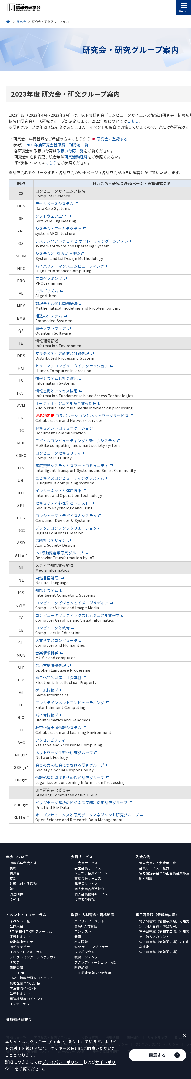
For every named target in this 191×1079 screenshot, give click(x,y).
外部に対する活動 (23, 883)
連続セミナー (20, 936)
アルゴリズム (46, 290)
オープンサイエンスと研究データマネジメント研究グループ (87, 814)
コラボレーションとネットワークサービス (92, 415)
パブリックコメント (89, 921)
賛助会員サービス (87, 878)
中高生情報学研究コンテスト (31, 977)
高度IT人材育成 (85, 926)
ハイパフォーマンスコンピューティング (69, 266)
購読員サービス (86, 883)
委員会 (15, 873)
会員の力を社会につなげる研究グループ (69, 765)
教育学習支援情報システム (58, 727)
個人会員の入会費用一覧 (157, 862)
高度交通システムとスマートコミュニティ (71, 465)
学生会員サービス (87, 868)
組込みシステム (48, 315)
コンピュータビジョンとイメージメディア (71, 602)
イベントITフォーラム (26, 951)
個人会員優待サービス (91, 894)
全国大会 (16, 926)
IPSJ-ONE (17, 972)
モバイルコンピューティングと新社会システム (75, 440)
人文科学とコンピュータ (56, 640)
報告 (13, 888)
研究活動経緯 (76, 156)
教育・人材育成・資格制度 (92, 914)
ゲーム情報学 (46, 690)
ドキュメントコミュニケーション (64, 428)
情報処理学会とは (23, 862)
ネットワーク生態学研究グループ (64, 752)
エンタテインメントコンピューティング (69, 702)
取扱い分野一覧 (70, 150)
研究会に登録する (112, 138)
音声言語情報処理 (50, 665)
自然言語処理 (47, 577)
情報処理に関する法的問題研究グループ (69, 777)
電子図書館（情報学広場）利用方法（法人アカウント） (164, 934)
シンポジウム (84, 951)
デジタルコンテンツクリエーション (66, 528)
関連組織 (81, 967)
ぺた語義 (81, 941)
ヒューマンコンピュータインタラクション (72, 365)
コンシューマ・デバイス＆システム (66, 515)
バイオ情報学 (46, 715)
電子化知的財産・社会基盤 (58, 677)
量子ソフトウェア (50, 328)
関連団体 (16, 894)
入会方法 (143, 856)
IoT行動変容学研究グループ (59, 552)
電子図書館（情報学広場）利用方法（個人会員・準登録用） (164, 924)
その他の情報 (84, 899)
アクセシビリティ (50, 740)
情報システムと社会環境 (56, 378)
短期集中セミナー (23, 941)
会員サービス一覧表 (154, 868)
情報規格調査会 (19, 1019)
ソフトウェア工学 (50, 216)
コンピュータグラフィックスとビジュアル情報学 (77, 615)
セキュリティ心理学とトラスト (62, 503)
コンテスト (82, 931)
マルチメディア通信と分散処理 (62, 353)
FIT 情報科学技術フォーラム (31, 931)
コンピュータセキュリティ (58, 453)
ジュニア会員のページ (91, 873)
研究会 (15, 962)
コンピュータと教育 (52, 627)
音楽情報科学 (46, 652)
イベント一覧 (20, 921)
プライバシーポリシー (62, 1062)
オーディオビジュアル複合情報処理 (65, 403)
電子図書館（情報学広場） (157, 914)
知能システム (46, 590)
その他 (15, 899)
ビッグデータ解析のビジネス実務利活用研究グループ (81, 802)
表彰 (13, 868)
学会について (17, 856)
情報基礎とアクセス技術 (56, 390)
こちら (133, 121)
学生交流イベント (23, 988)
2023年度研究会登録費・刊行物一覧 (57, 144)
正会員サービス (86, 862)
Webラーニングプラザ (91, 946)
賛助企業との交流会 (25, 983)
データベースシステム (54, 203)
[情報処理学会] (9, 21)
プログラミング (48, 278)
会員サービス (82, 856)
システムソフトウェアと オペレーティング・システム (82, 241)
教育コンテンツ (86, 957)
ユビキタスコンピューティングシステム (69, 478)
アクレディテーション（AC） (96, 962)
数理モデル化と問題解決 (56, 303)
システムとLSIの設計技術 (57, 253)
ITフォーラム (19, 1003)
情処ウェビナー (21, 946)
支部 (13, 878)
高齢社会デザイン (50, 540)
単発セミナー (20, 993)
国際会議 (16, 967)
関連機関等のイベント (26, 998)
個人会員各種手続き (89, 888)
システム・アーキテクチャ (58, 228)
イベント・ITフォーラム (26, 914)
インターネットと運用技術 (58, 490)
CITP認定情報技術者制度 (93, 972)
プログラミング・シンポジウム (33, 957)
